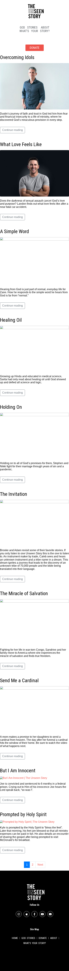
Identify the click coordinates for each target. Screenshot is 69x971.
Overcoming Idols (17, 57)
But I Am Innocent (17, 770)
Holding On (11, 407)
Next (40, 864)
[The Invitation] (34, 522)
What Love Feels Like (21, 144)
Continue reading (12, 130)
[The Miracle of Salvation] (34, 622)
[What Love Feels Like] (34, 173)
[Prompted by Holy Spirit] (27, 821)
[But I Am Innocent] (23, 777)
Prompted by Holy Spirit (23, 814)
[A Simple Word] (34, 260)
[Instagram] (19, 914)
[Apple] (26, 914)
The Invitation (13, 494)
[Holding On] (34, 435)
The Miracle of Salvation (24, 593)
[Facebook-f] (34, 914)
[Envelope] (50, 914)
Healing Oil (11, 320)
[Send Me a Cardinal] (34, 709)
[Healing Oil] (34, 348)
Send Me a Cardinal (19, 680)
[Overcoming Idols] (34, 86)
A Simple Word (14, 231)
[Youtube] (42, 914)
